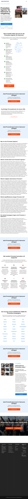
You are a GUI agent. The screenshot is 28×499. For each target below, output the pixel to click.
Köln (23, 319)
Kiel (14, 341)
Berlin (5, 324)
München (23, 331)
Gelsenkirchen (14, 331)
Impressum (16, 446)
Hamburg (14, 333)
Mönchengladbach (23, 326)
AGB (15, 447)
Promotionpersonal (10, 448)
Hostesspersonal (10, 447)
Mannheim (23, 324)
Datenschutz (16, 448)
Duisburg (14, 321)
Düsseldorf (14, 324)
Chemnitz (5, 338)
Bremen (5, 336)
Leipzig (23, 321)
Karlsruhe (14, 338)
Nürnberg (23, 333)
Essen (14, 326)
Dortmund (5, 341)
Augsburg (5, 321)
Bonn (5, 331)
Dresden (14, 319)
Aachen (5, 319)
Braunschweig (5, 333)
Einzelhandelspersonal (11, 452)
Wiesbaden (23, 338)
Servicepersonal (10, 446)
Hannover (14, 336)
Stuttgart (22, 336)
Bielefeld (5, 326)
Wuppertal (23, 341)
